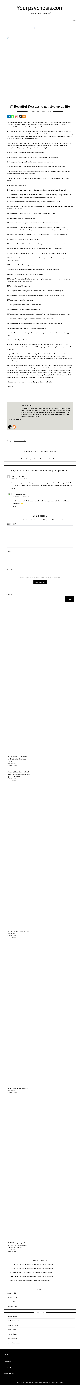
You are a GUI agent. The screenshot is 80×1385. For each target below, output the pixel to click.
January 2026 (12, 1302)
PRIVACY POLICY (9, 1373)
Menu (74, 20)
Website (10, 569)
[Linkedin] (9, 116)
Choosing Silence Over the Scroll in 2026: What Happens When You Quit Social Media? (19, 774)
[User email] (14, 427)
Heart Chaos (12, 1329)
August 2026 (12, 1293)
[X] (20, 116)
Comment (12, 524)
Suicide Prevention (20, 441)
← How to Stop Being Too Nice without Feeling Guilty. (40, 451)
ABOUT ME (7, 1361)
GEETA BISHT (18, 494)
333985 (12, 1280)
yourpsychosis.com (15, 419)
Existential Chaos (13, 1321)
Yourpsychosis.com (40, 7)
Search (9, 594)
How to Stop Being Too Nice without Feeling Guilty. (38, 1264)
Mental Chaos (12, 1334)
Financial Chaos (13, 1325)
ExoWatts (13, 1272)
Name (10, 551)
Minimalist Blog (46, 1382)
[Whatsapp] (12, 116)
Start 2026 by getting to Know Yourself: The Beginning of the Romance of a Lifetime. (17, 1245)
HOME (6, 1355)
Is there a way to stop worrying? (18, 1088)
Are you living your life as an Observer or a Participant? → (40, 459)
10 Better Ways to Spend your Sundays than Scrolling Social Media (17, 759)
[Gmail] (16, 116)
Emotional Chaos (13, 1316)
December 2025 (13, 1306)
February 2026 (12, 1297)
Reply (13, 488)
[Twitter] (10, 427)
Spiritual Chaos (12, 1338)
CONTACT (7, 1367)
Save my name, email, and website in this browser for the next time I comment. (40, 577)
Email (10, 560)
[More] (24, 116)
